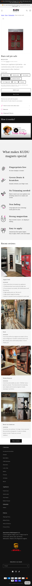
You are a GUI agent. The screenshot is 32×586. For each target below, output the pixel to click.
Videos (4, 507)
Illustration (5, 464)
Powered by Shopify (20, 583)
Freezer (22, 82)
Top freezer (26, 75)
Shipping (7, 61)
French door (6, 75)
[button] (1, 10)
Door (15, 82)
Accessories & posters (8, 451)
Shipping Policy (6, 517)
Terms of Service (7, 523)
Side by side (16, 75)
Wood (4, 481)
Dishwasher (11, 15)
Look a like (5, 468)
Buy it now (16, 94)
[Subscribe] (27, 566)
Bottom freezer (16, 78)
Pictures (5, 474)
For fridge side (6, 82)
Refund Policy (6, 520)
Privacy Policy (6, 527)
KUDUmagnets (14, 583)
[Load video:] (16, 130)
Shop (6, 15)
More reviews (16, 441)
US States (5, 478)
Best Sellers (5, 458)
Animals (5, 454)
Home (2, 15)
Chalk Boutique (6, 461)
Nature (4, 471)
